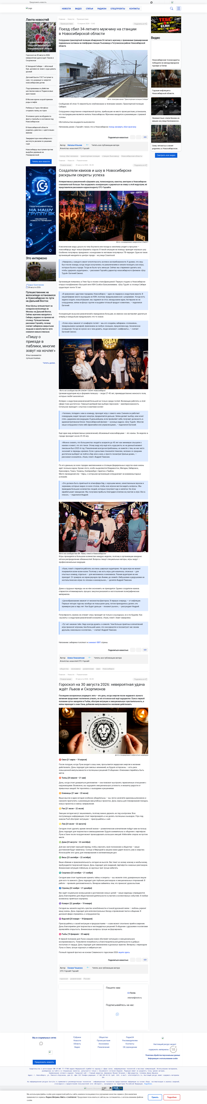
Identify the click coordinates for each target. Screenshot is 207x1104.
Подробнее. (148, 1084)
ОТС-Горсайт (83, 148)
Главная (62, 19)
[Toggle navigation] (178, 8)
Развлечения (82, 161)
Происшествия (82, 19)
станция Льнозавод (110, 156)
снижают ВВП (94, 642)
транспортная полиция (90, 156)
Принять (155, 1097)
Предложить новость (38, 2)
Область (77, 1044)
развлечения (88, 669)
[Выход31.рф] (166, 24)
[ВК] (132, 137)
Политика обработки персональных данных (163, 1055)
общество (64, 669)
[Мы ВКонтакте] (41, 210)
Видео (78, 9)
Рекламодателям (130, 1040)
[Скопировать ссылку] (145, 137)
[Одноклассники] (139, 137)
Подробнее (172, 1097)
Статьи (89, 9)
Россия (87, 979)
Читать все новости (41, 161)
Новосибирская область (131, 156)
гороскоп (64, 979)
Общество (103, 1037)
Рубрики (77, 1037)
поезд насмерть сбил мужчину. (123, 127)
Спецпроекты (118, 9)
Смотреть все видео (166, 155)
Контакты (134, 9)
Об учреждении (130, 1047)
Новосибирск (108, 669)
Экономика (103, 1044)
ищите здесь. (124, 952)
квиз (98, 669)
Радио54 (101, 9)
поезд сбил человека (69, 156)
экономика (75, 669)
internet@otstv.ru (135, 998)
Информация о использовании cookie (163, 1058)
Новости (66, 9)
